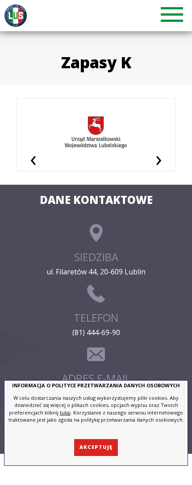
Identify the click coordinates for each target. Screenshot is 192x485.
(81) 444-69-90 (96, 332)
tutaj (65, 412)
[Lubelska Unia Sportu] (17, 15)
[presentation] (33, 158)
